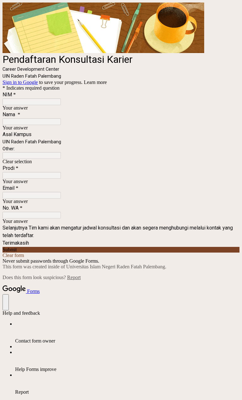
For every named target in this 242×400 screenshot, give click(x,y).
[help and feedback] (6, 302)
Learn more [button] (95, 82)
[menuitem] (127, 332)
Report (74, 277)
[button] (121, 161)
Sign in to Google (20, 82)
